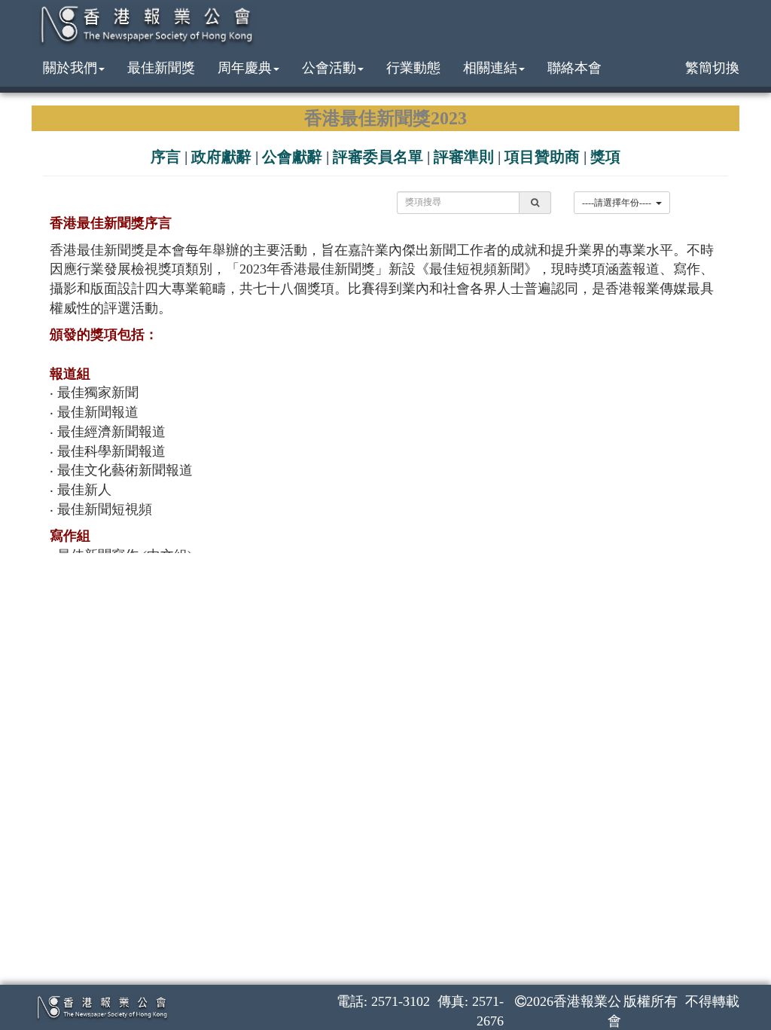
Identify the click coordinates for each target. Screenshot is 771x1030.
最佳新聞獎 (161, 67)
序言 (166, 156)
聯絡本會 (574, 67)
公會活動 (329, 67)
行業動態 (413, 67)
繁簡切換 (712, 67)
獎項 (605, 156)
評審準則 (464, 156)
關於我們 (70, 67)
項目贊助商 (542, 156)
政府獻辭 (221, 156)
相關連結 (490, 67)
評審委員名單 (378, 156)
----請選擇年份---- (619, 202)
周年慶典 (245, 67)
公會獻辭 (292, 156)
